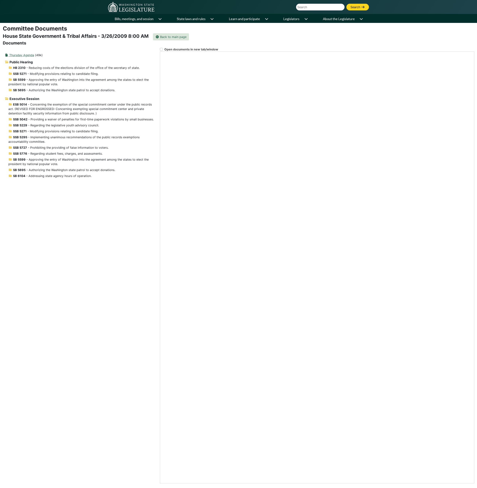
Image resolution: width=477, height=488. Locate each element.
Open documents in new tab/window (191, 49)
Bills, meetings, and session (134, 19)
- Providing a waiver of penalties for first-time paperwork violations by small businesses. (83, 119)
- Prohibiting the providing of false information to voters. (60, 147)
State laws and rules (191, 19)
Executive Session (24, 99)
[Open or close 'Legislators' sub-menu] (306, 19)
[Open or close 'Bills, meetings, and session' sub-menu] (160, 19)
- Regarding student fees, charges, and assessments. (57, 153)
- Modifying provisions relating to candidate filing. (55, 74)
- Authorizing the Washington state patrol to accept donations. (64, 90)
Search (355, 7)
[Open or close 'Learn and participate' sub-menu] (267, 19)
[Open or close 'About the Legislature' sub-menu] (361, 19)
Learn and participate (244, 19)
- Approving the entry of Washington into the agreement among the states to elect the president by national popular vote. (78, 82)
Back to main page (173, 37)
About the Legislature (339, 19)
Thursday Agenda (21, 55)
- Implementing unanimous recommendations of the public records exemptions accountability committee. (74, 139)
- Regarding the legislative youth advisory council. (56, 125)
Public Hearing (21, 62)
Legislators (291, 19)
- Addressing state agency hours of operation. (52, 176)
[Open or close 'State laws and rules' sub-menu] (212, 19)
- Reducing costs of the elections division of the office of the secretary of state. (76, 68)
